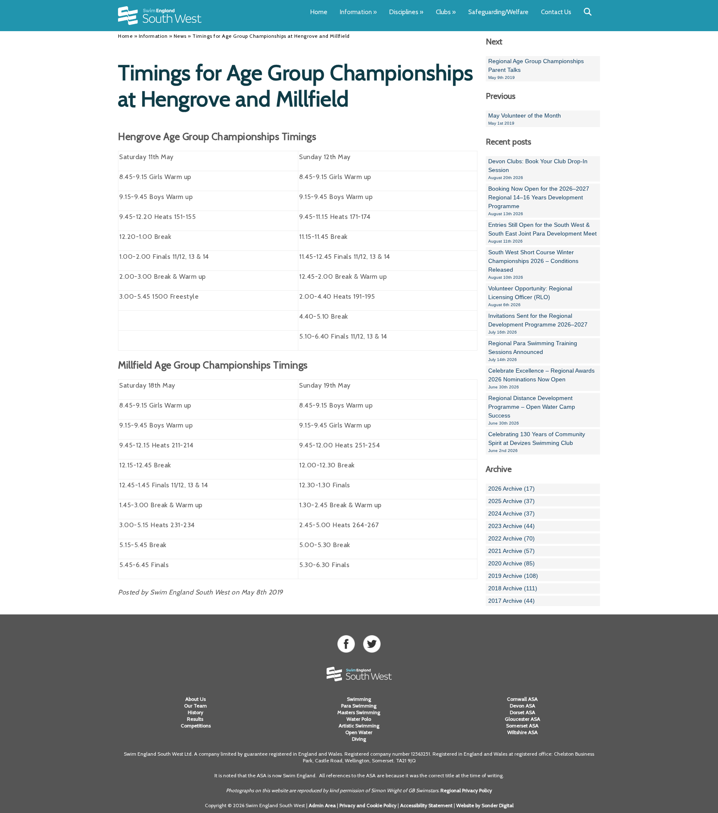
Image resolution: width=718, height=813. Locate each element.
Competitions (196, 725)
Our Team (195, 705)
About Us (195, 699)
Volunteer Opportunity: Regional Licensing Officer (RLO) (530, 296)
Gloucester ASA (522, 719)
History (195, 712)
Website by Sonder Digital (485, 805)
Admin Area (322, 805)
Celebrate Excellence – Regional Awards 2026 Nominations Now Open (541, 378)
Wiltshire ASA (522, 732)
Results (195, 719)
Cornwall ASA (522, 699)
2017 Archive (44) (511, 600)
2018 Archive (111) (512, 588)
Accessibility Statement (426, 805)
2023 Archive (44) (511, 526)
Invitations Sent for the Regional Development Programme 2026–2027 (538, 323)
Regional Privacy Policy (466, 790)
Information (358, 12)
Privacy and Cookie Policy (367, 805)
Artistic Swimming (359, 725)
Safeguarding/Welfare (498, 12)
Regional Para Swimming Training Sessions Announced (532, 351)
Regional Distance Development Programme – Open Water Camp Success (531, 410)
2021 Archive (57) (511, 551)
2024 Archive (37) (511, 513)
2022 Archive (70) (511, 538)
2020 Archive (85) (511, 563)
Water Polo (359, 719)
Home (318, 12)
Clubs (446, 12)
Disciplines (406, 12)
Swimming (359, 699)
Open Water (358, 732)
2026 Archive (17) (511, 488)
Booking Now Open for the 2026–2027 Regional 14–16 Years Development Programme (538, 200)
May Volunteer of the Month (524, 118)
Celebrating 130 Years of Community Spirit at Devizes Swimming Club (536, 442)
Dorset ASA (522, 712)
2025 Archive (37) (511, 501)
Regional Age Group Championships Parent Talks (536, 69)
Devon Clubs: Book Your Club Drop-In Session (538, 169)
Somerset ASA (522, 725)
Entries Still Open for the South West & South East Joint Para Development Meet (542, 232)
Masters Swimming (358, 712)
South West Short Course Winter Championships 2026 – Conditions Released (533, 264)
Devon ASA (522, 705)
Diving (359, 739)
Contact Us (556, 12)
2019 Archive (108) (513, 575)
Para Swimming (358, 705)
